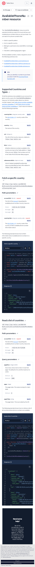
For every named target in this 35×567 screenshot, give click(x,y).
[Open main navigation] (31, 3)
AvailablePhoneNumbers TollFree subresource (17, 63)
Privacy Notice (14, 555)
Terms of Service (7, 557)
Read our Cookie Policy (6, 565)
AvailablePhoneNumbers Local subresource (16, 61)
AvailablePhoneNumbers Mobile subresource (17, 66)
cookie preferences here (22, 553)
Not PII (28, 114)
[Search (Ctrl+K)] (27, 3)
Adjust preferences (17, 563)
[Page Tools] (31, 10)
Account (15, 201)
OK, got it (17, 560)
